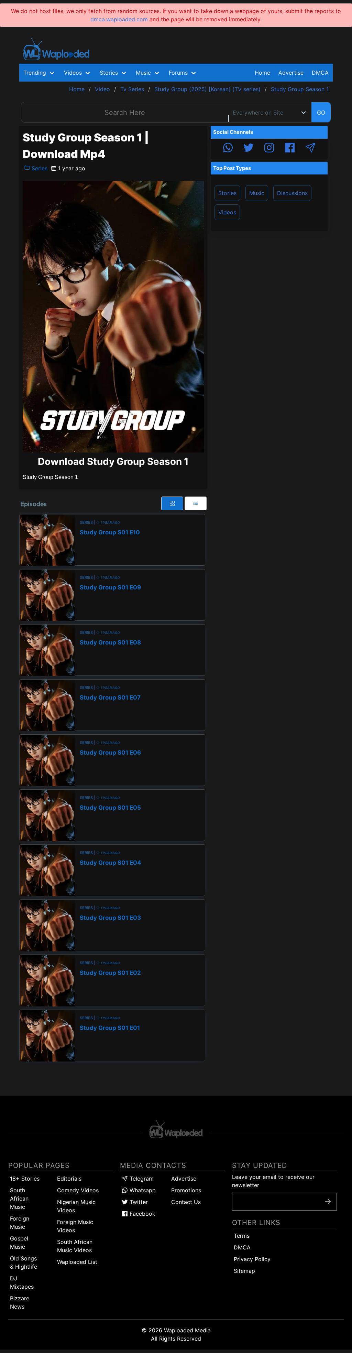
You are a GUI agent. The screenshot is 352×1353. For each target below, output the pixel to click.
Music (256, 193)
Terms (242, 1235)
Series (38, 168)
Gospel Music (19, 1242)
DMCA (320, 72)
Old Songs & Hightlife (23, 1262)
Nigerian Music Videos (76, 1206)
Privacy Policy (252, 1259)
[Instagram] (269, 148)
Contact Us (186, 1201)
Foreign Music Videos (75, 1226)
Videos (227, 212)
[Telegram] (310, 148)
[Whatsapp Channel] (228, 148)
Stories (227, 193)
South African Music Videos (74, 1246)
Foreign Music (19, 1222)
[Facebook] (290, 148)
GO (321, 112)
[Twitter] (248, 148)
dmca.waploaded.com (119, 19)
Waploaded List (77, 1261)
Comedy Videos (78, 1190)
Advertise (183, 1178)
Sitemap (244, 1270)
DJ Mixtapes (22, 1282)
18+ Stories (25, 1178)
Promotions (186, 1190)
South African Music (19, 1198)
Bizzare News (19, 1302)
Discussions (292, 193)
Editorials (69, 1178)
